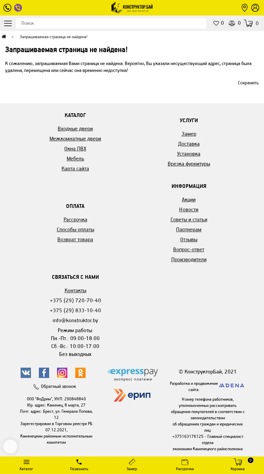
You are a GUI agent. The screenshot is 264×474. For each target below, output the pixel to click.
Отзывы (188, 239)
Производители (189, 259)
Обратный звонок (58, 386)
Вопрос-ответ (188, 249)
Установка (188, 153)
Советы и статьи (188, 219)
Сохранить (248, 83)
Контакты (75, 290)
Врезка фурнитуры (189, 163)
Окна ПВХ (75, 148)
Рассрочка (75, 219)
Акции (189, 199)
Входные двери (75, 128)
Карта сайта (75, 168)
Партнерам (188, 229)
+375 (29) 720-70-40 (75, 300)
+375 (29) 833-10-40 (75, 310)
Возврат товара (75, 239)
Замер (189, 133)
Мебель (75, 158)
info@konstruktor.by (75, 320)
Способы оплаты (75, 229)
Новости (188, 209)
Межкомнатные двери (75, 138)
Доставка (189, 143)
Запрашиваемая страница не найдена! (54, 36)
